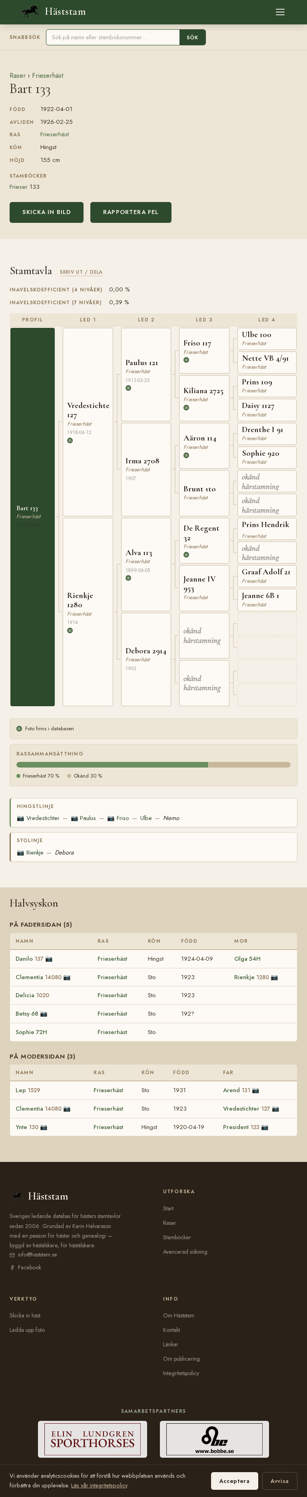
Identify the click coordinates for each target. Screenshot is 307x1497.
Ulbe (146, 818)
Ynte (27, 1127)
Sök (192, 37)
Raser (18, 75)
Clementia (39, 977)
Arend (236, 1090)
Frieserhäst (47, 75)
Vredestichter (38, 818)
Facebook (29, 1267)
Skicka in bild (46, 212)
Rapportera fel (131, 212)
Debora (64, 852)
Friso (118, 818)
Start (168, 1208)
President (241, 1127)
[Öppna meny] (280, 12)
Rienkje (30, 852)
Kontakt (171, 1330)
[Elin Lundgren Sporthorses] (92, 1439)
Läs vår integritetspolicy (99, 1485)
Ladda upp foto (27, 1330)
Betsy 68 (27, 1013)
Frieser (19, 186)
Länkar (170, 1344)
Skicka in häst (25, 1315)
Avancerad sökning (185, 1252)
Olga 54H (247, 958)
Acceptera (234, 1481)
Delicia (32, 995)
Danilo (30, 958)
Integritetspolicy (181, 1373)
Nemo (171, 818)
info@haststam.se (37, 1255)
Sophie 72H (31, 1032)
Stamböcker (177, 1237)
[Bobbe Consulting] (214, 1439)
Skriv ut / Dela (81, 272)
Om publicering (181, 1359)
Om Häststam (178, 1315)
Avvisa (280, 1481)
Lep (28, 1090)
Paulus (83, 818)
